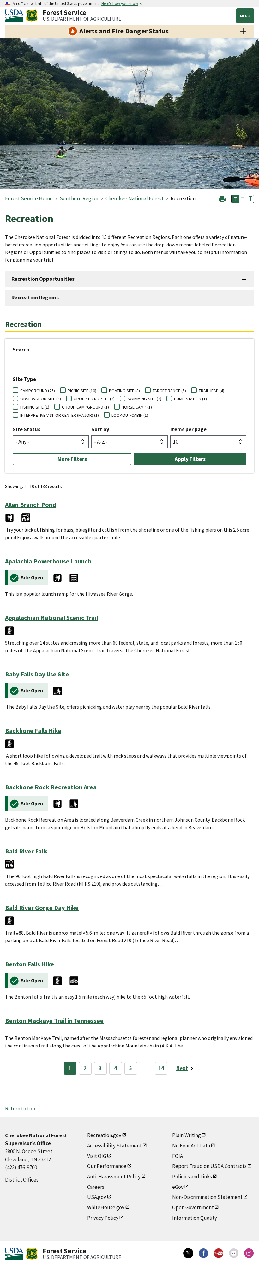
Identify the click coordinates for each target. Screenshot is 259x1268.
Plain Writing (186, 1135)
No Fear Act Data (191, 1145)
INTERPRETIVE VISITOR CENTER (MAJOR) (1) (59, 415)
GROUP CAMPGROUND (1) (85, 407)
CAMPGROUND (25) (37, 390)
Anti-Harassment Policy (114, 1176)
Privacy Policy (102, 1217)
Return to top (20, 1108)
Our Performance (106, 1166)
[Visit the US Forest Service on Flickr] (234, 1253)
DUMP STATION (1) (190, 399)
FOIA (177, 1156)
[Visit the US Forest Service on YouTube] (219, 1253)
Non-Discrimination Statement (207, 1197)
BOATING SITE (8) (124, 390)
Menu (245, 16)
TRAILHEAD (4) (211, 390)
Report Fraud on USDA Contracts (209, 1166)
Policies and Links (192, 1176)
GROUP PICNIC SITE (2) (94, 399)
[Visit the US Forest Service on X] (188, 1253)
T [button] (235, 199)
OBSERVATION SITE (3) (40, 399)
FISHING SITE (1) (34, 407)
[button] (222, 198)
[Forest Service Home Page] (32, 15)
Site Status (26, 429)
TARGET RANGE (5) (169, 390)
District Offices (22, 1179)
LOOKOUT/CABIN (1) (129, 415)
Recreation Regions (35, 297)
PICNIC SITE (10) (82, 390)
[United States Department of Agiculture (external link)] (15, 15)
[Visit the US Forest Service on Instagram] (249, 1253)
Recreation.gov (104, 1135)
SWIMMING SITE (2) (144, 399)
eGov (178, 1186)
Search (21, 349)
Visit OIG (96, 1156)
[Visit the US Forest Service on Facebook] (203, 1253)
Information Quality (194, 1217)
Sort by (100, 429)
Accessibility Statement (114, 1145)
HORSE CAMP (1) (137, 407)
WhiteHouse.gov (105, 1207)
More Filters (72, 459)
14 (161, 1068)
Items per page (188, 429)
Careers (95, 1186)
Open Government (193, 1207)
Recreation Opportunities (43, 278)
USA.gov (96, 1197)
